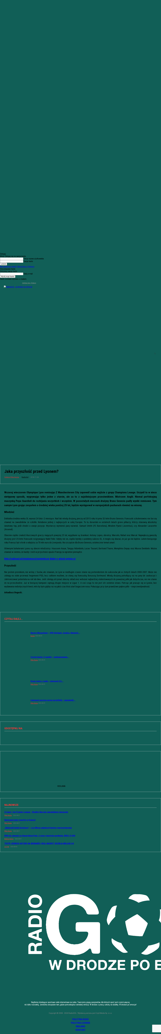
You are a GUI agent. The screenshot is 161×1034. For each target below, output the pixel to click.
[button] (155, 353)
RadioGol (25, 477)
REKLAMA (80, 1026)
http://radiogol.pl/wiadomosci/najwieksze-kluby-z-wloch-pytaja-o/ (40, 558)
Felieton (7, 477)
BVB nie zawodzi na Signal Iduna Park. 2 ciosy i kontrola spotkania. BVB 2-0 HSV (39, 835)
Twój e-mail (28, 274)
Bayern (33, 636)
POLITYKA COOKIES (80, 1022)
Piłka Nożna (14, 477)
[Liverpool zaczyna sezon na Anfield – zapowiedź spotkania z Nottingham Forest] (16, 701)
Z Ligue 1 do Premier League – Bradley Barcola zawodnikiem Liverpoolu (36, 812)
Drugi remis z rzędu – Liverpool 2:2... (47, 681)
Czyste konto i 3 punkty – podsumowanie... (50, 657)
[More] (89, 736)
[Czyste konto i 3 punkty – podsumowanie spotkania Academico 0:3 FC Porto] (16, 658)
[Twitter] (10, 283)
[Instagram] (6, 283)
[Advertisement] (80, 440)
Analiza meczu (8, 839)
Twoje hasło (28, 261)
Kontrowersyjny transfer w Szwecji (19, 820)
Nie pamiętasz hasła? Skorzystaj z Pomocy (17, 266)
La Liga (6, 846)
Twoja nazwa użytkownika (33, 258)
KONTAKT (81, 1029)
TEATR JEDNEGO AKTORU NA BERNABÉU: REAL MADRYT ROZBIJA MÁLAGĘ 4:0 (39, 843)
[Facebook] (2, 283)
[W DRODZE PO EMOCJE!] (19, 353)
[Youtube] (14, 283)
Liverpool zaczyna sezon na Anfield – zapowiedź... (53, 700)
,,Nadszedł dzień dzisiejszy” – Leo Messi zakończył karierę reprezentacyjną (38, 827)
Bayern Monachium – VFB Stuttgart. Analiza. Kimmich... (55, 633)
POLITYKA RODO (80, 1019)
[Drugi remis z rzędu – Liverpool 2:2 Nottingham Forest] (16, 682)
